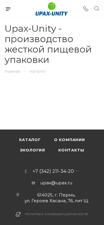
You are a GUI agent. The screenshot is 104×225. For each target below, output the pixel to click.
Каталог (30, 139)
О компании (69, 139)
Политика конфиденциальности (57, 214)
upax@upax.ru (56, 182)
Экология (32, 150)
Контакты (71, 150)
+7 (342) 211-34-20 (53, 171)
